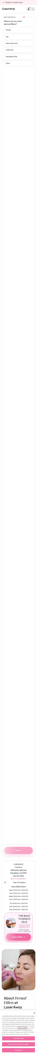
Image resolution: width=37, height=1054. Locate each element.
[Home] (8, 9)
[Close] (34, 1013)
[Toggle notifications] (28, 9)
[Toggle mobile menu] (33, 9)
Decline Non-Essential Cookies (18, 1044)
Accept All (18, 1050)
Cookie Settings (18, 1038)
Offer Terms (27, 931)
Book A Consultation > (18, 879)
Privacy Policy (22, 1028)
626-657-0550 (18, 876)
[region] (18, 1032)
